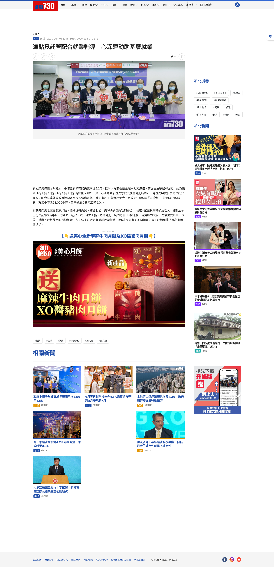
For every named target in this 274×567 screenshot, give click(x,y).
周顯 (238, 114)
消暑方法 (201, 114)
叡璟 (228, 107)
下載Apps (88, 559)
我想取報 (49, 559)
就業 (61, 340)
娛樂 (198, 216)
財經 (36, 405)
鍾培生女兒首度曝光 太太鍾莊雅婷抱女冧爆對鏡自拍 (218, 211)
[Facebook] (224, 559)
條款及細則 (139, 559)
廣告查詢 (37, 559)
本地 (36, 38)
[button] (193, 5)
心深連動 (75, 340)
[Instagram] (231, 559)
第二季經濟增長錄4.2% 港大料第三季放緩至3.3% (57, 444)
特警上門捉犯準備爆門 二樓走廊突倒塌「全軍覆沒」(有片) (217, 345)
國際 (198, 350)
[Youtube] (239, 559)
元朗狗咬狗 (202, 93)
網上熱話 (201, 107)
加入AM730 (102, 559)
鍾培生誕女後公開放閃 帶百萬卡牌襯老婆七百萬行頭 (218, 254)
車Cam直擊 (221, 93)
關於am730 (62, 559)
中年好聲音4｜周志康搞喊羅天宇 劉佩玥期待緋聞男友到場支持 (217, 298)
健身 (215, 114)
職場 (50, 340)
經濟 (38, 340)
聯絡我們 (75, 559)
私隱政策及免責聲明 (121, 559)
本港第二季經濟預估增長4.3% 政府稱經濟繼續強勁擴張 (160, 398)
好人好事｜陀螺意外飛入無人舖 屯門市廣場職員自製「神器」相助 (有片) (217, 167)
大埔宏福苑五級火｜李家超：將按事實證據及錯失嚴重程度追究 (56, 489)
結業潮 (237, 93)
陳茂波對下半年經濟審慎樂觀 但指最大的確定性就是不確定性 (160, 444)
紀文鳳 (103, 340)
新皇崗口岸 (202, 100)
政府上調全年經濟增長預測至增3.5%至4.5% (56, 398)
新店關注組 (220, 100)
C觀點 (216, 107)
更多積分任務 (153, 547)
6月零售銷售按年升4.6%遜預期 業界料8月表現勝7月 (108, 398)
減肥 (227, 114)
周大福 (89, 340)
